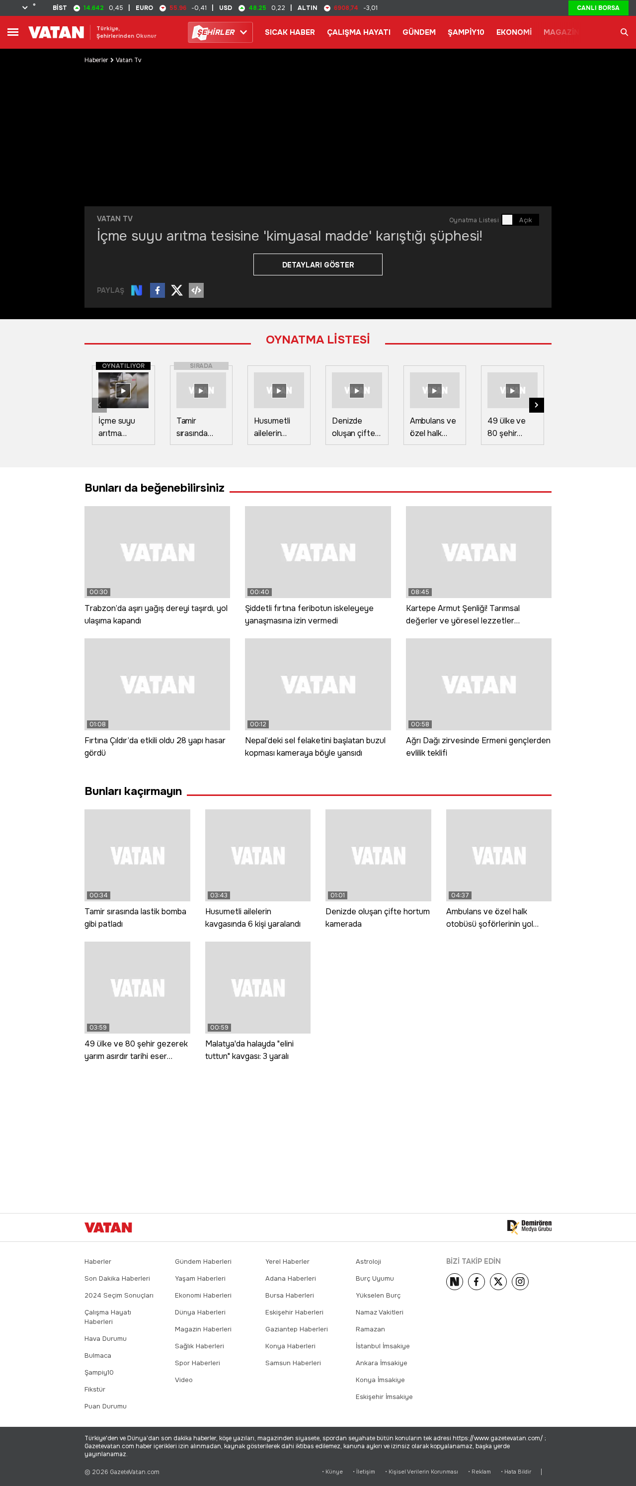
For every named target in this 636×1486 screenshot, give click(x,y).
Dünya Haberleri (200, 1312)
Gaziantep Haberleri (296, 1329)
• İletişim (364, 1472)
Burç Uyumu (375, 1278)
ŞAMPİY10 (466, 32)
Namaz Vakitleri (379, 1312)
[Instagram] (520, 1281)
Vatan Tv (128, 60)
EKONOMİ (514, 32)
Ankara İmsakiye (381, 1363)
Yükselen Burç (378, 1295)
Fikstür (94, 1389)
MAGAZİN (561, 32)
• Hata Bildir (516, 1472)
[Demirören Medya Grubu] (529, 1227)
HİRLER (215, 32)
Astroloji (368, 1261)
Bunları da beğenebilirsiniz (154, 488)
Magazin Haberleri (203, 1329)
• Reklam (479, 1472)
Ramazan (370, 1329)
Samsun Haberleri (293, 1363)
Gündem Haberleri (203, 1261)
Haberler (96, 60)
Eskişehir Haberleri (294, 1312)
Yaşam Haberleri (200, 1278)
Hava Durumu (105, 1338)
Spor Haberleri (197, 1363)
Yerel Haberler (287, 1261)
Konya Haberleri (290, 1346)
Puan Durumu (105, 1406)
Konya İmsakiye (380, 1380)
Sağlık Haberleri (199, 1346)
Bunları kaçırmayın (133, 791)
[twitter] (498, 1281)
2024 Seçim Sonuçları (119, 1295)
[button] (536, 405)
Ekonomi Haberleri (203, 1295)
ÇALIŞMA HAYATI (359, 32)
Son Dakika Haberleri (117, 1278)
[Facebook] (476, 1281)
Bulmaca (97, 1355)
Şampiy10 (99, 1372)
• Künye (332, 1472)
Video (184, 1380)
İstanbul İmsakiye (383, 1346)
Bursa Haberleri (289, 1295)
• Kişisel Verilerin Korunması (421, 1472)
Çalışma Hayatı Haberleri (107, 1317)
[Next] (454, 1281)
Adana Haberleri (290, 1278)
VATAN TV (115, 218)
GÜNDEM (419, 32)
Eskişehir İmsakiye (384, 1397)
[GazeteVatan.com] (108, 1227)
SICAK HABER (290, 32)
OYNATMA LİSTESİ (318, 340)
